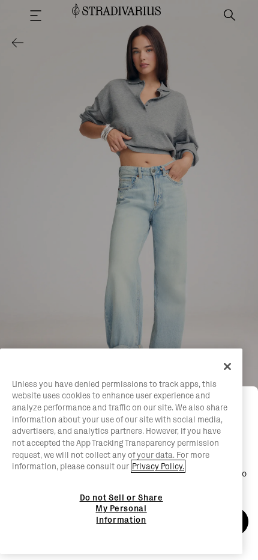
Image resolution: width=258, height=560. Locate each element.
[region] (121, 451)
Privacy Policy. (158, 466)
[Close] (227, 366)
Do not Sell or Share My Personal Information (121, 508)
